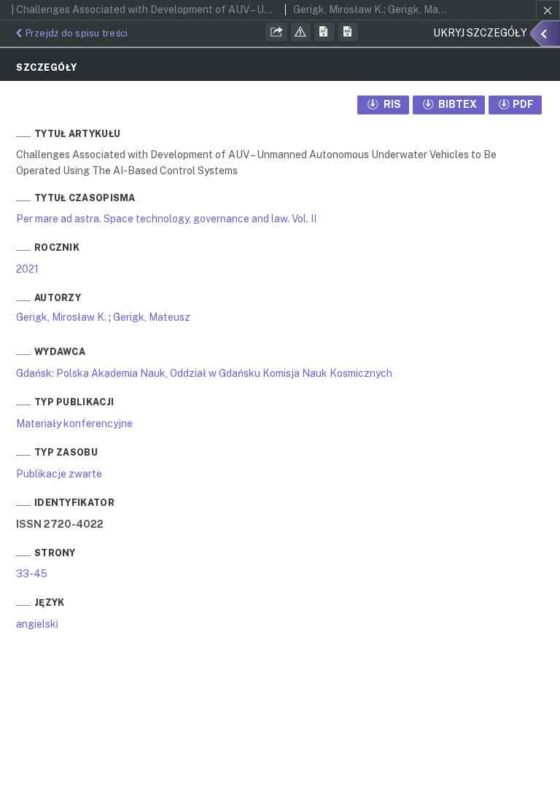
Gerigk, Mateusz (151, 317)
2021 (27, 269)
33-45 (31, 574)
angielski (37, 624)
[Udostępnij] (276, 32)
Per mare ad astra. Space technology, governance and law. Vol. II (166, 219)
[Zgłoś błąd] (301, 32)
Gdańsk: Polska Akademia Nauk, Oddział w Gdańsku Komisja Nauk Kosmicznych (204, 373)
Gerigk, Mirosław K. (61, 317)
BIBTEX (456, 104)
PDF (523, 104)
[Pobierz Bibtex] (348, 32)
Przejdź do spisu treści (77, 33)
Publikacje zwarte (59, 474)
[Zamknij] (548, 10)
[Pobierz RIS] (324, 32)
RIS (391, 104)
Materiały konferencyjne (74, 423)
